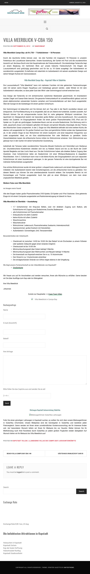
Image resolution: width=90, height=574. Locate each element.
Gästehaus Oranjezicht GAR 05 (70, 453)
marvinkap (40, 46)
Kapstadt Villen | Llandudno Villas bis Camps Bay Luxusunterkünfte (44, 441)
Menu (6, 2)
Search (6, 487)
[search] (47, 28)
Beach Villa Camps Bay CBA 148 (19, 453)
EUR (16, 524)
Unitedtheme (69, 567)
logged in (20, 472)
